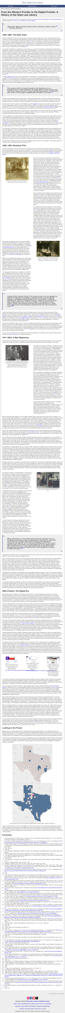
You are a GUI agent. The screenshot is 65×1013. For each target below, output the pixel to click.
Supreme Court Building (15, 254)
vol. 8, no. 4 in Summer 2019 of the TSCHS (24, 20)
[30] (58, 220)
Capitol (51, 151)
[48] (27, 434)
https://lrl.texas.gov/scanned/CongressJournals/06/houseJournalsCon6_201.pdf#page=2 (33, 841)
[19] (54, 111)
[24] (30, 141)
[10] (52, 68)
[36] (6, 253)
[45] (54, 393)
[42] (55, 358)
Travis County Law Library (27, 623)
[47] (12, 420)
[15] (12, 99)
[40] (27, 328)
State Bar (39, 425)
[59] (43, 650)
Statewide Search (26, 1003)
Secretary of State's (49, 106)
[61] (18, 722)
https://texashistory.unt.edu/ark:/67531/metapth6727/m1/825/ (42, 896)
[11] (29, 71)
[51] (22, 480)
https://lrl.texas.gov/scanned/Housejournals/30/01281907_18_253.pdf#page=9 (37, 913)
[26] (57, 177)
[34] (37, 237)
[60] (34, 721)
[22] (32, 133)
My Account (33, 6)
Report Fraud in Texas (37, 1003)
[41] (53, 332)
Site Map (17, 1006)
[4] (5, 44)
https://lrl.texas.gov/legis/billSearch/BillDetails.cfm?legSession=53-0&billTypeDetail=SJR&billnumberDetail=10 (33, 930)
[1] (57, 26)
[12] (7, 73)
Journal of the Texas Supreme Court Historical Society (47, 19)
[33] (34, 233)
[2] (31, 40)
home (2, 8)
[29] (34, 209)
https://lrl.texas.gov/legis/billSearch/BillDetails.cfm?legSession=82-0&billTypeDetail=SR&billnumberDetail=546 (33, 909)
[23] (8, 136)
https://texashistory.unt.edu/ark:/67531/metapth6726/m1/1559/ (33, 867)
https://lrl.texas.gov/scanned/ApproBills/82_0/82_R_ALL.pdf (32, 979)
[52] (7, 483)
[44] (51, 381)
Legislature (35, 104)
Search (55, 6)
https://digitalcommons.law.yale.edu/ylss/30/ (28, 892)
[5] (26, 46)
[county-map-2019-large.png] (32, 803)
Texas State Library (23, 318)
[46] (45, 412)
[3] (32, 41)
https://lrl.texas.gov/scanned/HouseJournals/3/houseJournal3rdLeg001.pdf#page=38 (33, 869)
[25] (31, 149)
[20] (9, 122)
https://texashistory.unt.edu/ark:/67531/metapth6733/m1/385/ (33, 906)
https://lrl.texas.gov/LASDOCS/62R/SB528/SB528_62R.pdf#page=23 (22, 941)
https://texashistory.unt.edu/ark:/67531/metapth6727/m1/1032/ (33, 900)
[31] (59, 224)
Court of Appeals (6, 277)
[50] (32, 457)
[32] (39, 230)
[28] (38, 198)
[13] (8, 77)
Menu (11, 6)
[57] (34, 607)
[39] (28, 320)
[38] (13, 305)
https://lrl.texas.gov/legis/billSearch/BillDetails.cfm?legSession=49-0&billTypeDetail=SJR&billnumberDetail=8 (33, 916)
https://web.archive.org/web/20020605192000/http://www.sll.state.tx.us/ (20, 670)
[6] (13, 54)
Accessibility (32, 1006)
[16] (59, 101)
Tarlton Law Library (28, 316)
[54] (22, 548)
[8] (11, 60)
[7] (31, 57)
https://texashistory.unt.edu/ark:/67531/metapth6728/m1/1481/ (30, 883)
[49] (54, 452)
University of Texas (41, 316)
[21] (25, 125)
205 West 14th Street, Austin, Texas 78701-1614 (31, 1008)
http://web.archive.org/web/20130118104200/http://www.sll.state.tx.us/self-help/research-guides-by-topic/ (33, 983)
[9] (59, 60)
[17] (11, 106)
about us (7, 8)
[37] (27, 269)
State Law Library (13, 334)
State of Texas (17, 1003)
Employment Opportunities (43, 1006)
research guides (24, 645)
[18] (56, 107)
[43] (42, 380)
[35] (56, 237)
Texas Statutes (47, 1003)
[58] (61, 610)
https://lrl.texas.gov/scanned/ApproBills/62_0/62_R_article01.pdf (22, 950)
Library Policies (24, 1006)
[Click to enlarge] (17, 168)
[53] (9, 510)
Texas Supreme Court (10, 76)
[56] (61, 599)
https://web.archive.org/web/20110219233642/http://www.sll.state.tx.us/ (41, 670)
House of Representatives (42, 182)
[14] (52, 92)
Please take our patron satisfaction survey (37, 1001)
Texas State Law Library (32, 2)
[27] (51, 185)
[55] (40, 563)
